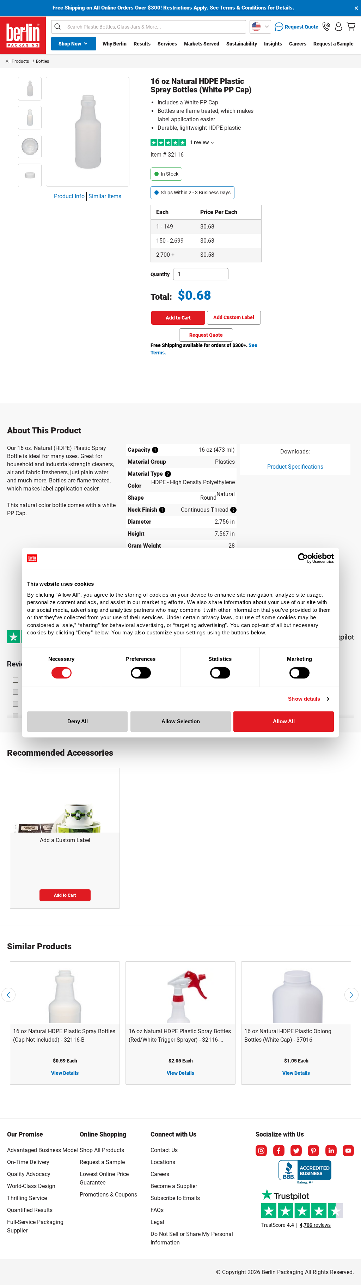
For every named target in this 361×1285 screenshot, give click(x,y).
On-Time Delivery (28, 1162)
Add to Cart (178, 318)
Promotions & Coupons (108, 1194)
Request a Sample (333, 44)
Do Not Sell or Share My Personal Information (192, 1237)
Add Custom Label (233, 317)
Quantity (160, 274)
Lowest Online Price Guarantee (104, 1178)
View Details (65, 1073)
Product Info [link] (69, 196)
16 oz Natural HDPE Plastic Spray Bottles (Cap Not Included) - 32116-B (64, 1035)
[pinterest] (313, 1150)
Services (167, 44)
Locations (163, 1162)
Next (351, 995)
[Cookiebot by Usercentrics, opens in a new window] (303, 558)
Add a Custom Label (65, 840)
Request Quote (206, 335)
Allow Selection (180, 721)
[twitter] (296, 1150)
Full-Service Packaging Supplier (35, 1226)
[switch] (141, 672)
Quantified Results (30, 1210)
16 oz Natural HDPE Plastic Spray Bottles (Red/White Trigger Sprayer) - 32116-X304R (180, 1036)
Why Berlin (115, 44)
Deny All (77, 721)
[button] (326, 26)
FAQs (157, 1210)
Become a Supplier (174, 1186)
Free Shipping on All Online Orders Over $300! (107, 8)
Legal (157, 1222)
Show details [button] (304, 699)
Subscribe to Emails (175, 1198)
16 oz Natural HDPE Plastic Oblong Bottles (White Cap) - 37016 (287, 1035)
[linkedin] (331, 1150)
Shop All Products (102, 1150)
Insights (273, 44)
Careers (297, 44)
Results (142, 44)
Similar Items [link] (104, 196)
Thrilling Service (27, 1198)
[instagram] (261, 1150)
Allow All (284, 721)
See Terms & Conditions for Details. (252, 8)
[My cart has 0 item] (351, 26)
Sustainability (241, 44)
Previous (8, 995)
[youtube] (348, 1150)
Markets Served (201, 44)
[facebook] (278, 1150)
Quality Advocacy (28, 1174)
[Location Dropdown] (260, 27)
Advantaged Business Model (42, 1150)
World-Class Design (31, 1186)
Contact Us (164, 1150)
